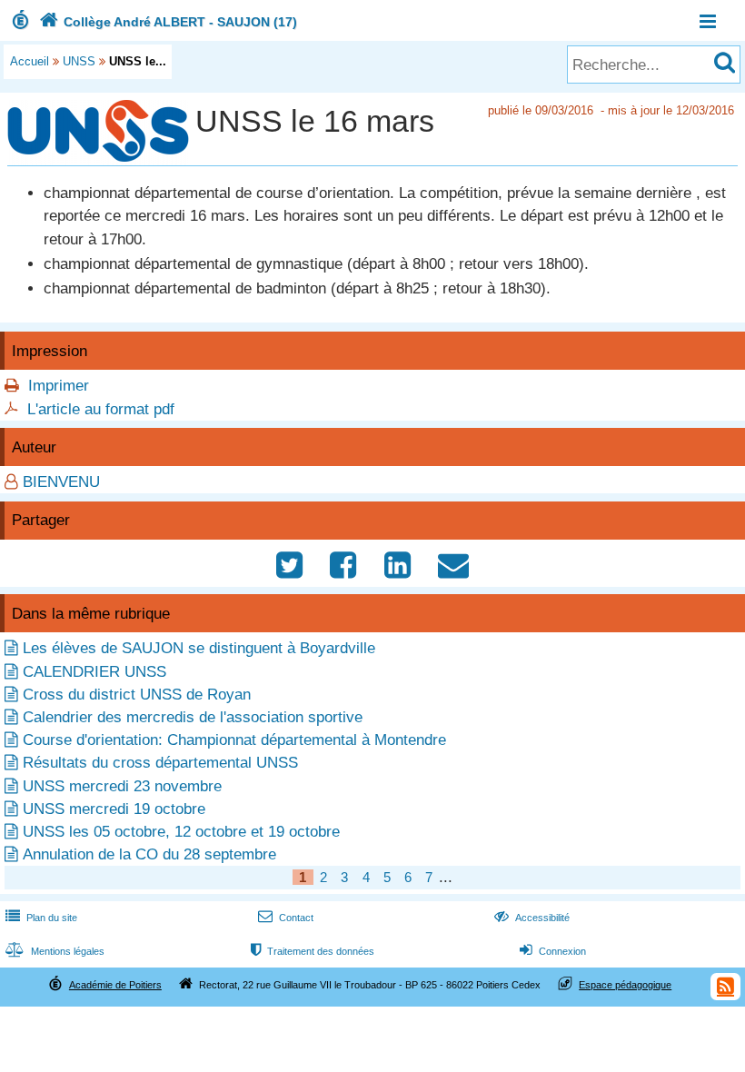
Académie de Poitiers (115, 984)
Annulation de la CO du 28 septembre (149, 854)
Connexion (553, 951)
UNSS (79, 61)
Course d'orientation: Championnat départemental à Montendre (234, 740)
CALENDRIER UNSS (94, 671)
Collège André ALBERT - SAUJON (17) (168, 22)
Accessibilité (532, 917)
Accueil (29, 61)
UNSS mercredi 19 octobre (114, 809)
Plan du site (41, 917)
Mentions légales (54, 951)
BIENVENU (61, 482)
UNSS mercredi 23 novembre (122, 786)
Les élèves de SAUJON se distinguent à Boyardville (199, 648)
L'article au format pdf (100, 409)
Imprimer (58, 385)
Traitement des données (312, 951)
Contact (285, 917)
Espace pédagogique (625, 984)
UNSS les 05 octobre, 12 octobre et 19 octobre (181, 831)
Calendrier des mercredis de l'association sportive (193, 717)
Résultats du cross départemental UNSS (160, 762)
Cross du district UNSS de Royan (137, 694)
